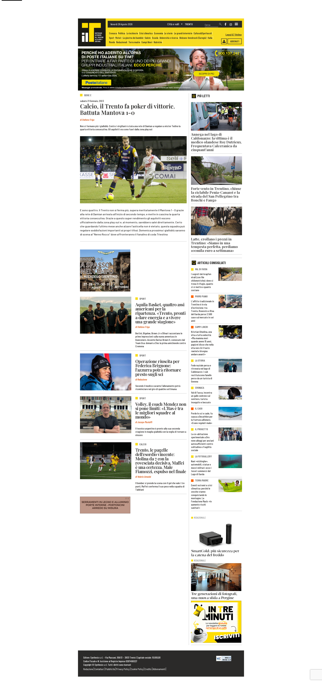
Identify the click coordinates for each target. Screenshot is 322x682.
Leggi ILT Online (233, 34)
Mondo (112, 42)
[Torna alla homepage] (92, 32)
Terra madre (134, 42)
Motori (118, 37)
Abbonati (234, 41)
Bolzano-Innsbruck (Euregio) (192, 37)
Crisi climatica (146, 33)
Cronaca (113, 33)
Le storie (168, 33)
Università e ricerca (168, 37)
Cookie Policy (137, 669)
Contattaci (99, 669)
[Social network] (225, 24)
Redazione (88, 669)
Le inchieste (132, 33)
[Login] (224, 41)
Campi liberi (146, 42)
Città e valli (173, 24)
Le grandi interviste (183, 33)
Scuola (155, 37)
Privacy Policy (122, 669)
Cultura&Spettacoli (203, 33)
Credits (148, 669)
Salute (148, 37)
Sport (111, 37)
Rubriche (158, 42)
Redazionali (121, 42)
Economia (158, 33)
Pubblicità (110, 669)
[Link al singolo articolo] (105, 315)
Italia (210, 37)
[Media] (236, 24)
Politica (121, 33)
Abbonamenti (159, 669)
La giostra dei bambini (133, 37)
